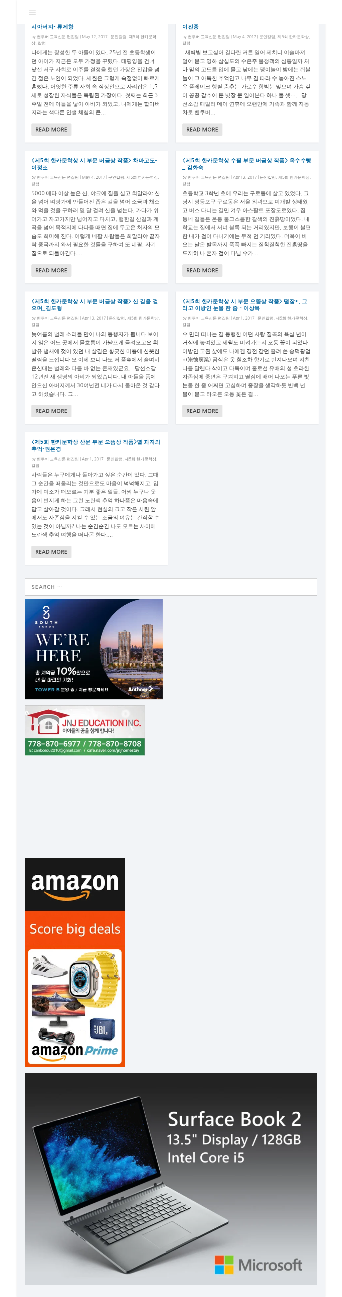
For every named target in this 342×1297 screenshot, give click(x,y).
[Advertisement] (171, 808)
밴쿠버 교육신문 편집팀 (58, 37)
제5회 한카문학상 (142, 177)
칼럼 (42, 43)
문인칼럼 (119, 37)
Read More (51, 129)
